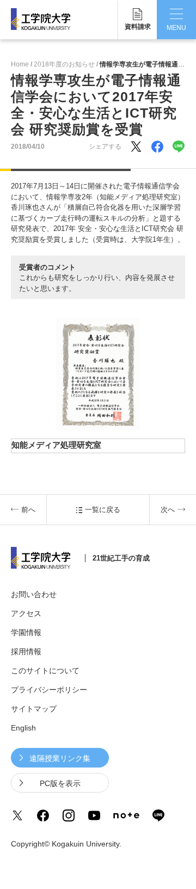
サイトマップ (34, 708)
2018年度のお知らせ (64, 64)
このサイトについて (45, 670)
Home (20, 64)
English (23, 727)
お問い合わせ (34, 594)
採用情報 (26, 651)
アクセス (26, 613)
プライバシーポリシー (49, 689)
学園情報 (26, 632)
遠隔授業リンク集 (59, 758)
